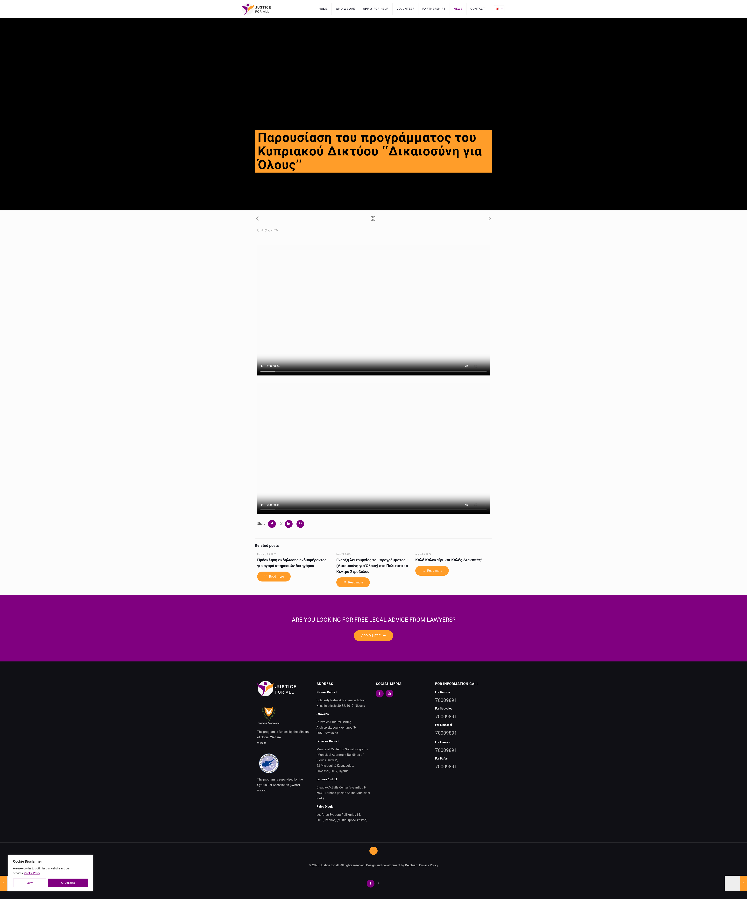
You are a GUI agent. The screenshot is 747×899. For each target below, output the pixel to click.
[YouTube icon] (379, 883)
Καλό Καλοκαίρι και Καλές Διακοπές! (448, 560)
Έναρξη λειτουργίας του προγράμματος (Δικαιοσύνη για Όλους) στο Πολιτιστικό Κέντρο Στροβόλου (372, 566)
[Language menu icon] (499, 8)
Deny (29, 882)
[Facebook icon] (371, 883)
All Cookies (68, 882)
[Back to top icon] (373, 851)
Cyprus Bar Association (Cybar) (278, 785)
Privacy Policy (428, 865)
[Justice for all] (256, 9)
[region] (50, 873)
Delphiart (411, 865)
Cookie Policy (32, 873)
